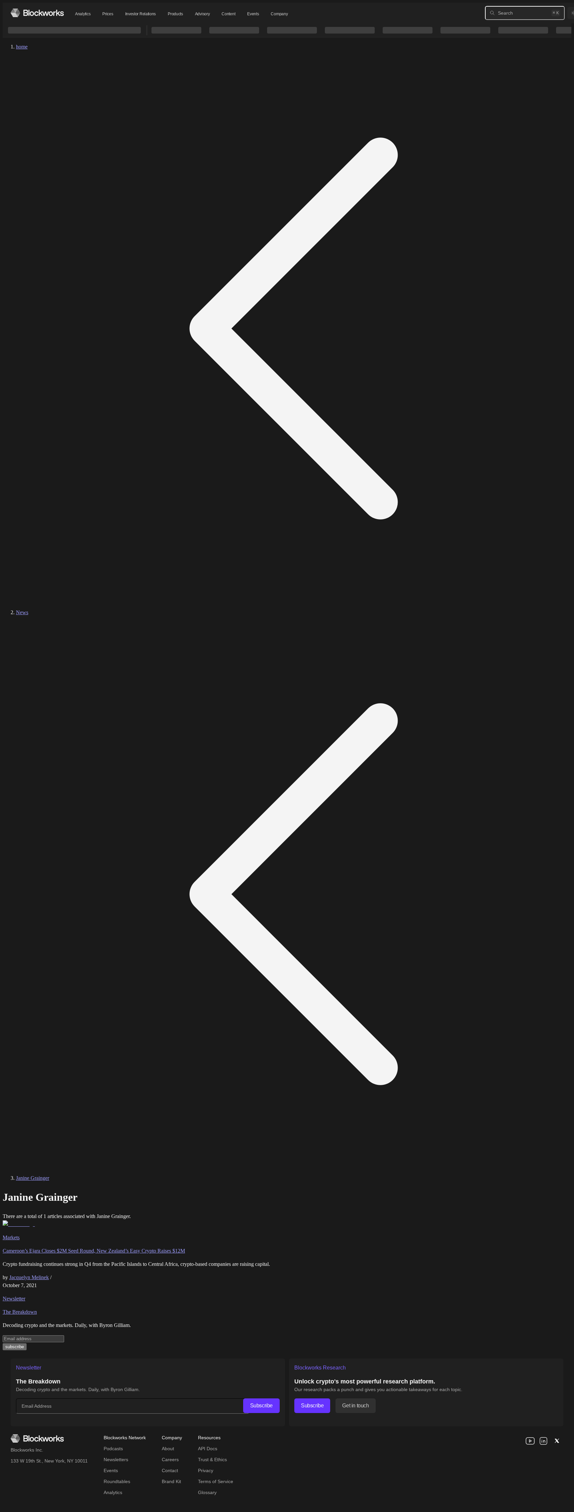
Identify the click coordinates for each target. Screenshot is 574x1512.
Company (279, 14)
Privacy (205, 1470)
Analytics (82, 14)
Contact (170, 1470)
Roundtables (117, 1481)
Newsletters (116, 1459)
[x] (556, 1441)
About (168, 1448)
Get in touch (355, 1405)
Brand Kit (171, 1481)
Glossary (207, 1492)
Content (228, 14)
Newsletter (14, 1298)
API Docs (207, 1448)
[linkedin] (543, 1441)
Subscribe (261, 1405)
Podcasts (113, 1448)
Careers (170, 1459)
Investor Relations (140, 14)
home (22, 46)
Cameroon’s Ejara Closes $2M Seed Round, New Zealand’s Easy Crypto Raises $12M (94, 1251)
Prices (107, 14)
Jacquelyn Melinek (29, 1277)
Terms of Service (215, 1481)
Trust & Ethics (212, 1459)
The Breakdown (20, 1312)
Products (175, 14)
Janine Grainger (32, 1178)
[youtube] (530, 1441)
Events (253, 14)
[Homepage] (37, 13)
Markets (11, 1237)
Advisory (202, 14)
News (22, 612)
